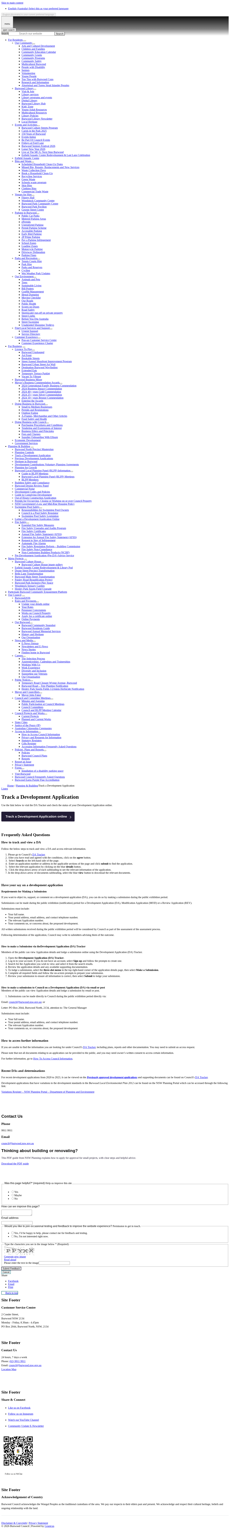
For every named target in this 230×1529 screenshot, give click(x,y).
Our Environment (24, 276)
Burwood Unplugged (33, 352)
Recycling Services (32, 176)
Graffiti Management (33, 291)
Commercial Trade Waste (35, 191)
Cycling (26, 270)
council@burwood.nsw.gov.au (25, 1002)
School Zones (29, 243)
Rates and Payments (25, 601)
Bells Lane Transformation (29, 573)
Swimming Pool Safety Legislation (40, 516)
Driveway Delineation (33, 252)
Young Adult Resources (34, 109)
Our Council (14, 594)
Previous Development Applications (34, 458)
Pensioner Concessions (34, 610)
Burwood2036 (22, 598)
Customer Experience (26, 337)
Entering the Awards (32, 400)
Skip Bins (27, 185)
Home (10, 785)
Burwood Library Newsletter (37, 118)
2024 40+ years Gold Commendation (41, 391)
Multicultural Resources (34, 112)
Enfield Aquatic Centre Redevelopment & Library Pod (44, 567)
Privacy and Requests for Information (41, 737)
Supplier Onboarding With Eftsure (40, 437)
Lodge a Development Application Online (37, 519)
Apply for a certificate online (37, 616)
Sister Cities (21, 722)
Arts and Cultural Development (38, 45)
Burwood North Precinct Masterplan (34, 449)
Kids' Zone (27, 106)
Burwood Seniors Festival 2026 (38, 146)
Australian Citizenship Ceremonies (33, 728)
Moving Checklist (31, 297)
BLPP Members (30, 479)
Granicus (49, 1526)
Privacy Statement (24, 764)
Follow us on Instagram (20, 1413)
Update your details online (36, 604)
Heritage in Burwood (26, 461)
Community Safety (32, 61)
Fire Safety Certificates (34, 531)
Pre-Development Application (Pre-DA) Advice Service (44, 555)
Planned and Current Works (36, 719)
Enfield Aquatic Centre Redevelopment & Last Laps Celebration (56, 155)
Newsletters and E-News (35, 646)
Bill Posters (28, 288)
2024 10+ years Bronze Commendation (42, 397)
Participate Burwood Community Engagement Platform (37, 591)
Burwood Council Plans (34, 755)
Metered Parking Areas (34, 218)
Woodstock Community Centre (38, 200)
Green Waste (28, 179)
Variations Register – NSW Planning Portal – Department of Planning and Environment (47, 1091)
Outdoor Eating (30, 412)
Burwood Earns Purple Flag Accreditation (37, 779)
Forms (18, 767)
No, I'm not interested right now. (31, 1236)
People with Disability (33, 67)
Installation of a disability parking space (42, 770)
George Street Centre (33, 209)
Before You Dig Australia (35, 318)
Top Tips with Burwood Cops (37, 79)
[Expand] (24, 40)
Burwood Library (24, 88)
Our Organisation (31, 637)
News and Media (24, 640)
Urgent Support (30, 331)
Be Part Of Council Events (36, 140)
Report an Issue (23, 761)
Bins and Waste (23, 161)
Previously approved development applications (112, 1077)
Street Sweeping (30, 321)
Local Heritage (29, 121)
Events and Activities (26, 124)
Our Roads (27, 300)
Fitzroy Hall (28, 197)
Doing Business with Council (30, 422)
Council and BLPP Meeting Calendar (41, 710)
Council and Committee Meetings (33, 698)
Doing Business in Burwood (30, 403)
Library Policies (30, 115)
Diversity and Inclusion (34, 670)
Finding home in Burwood (36, 652)
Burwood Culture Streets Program (40, 127)
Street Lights (28, 315)
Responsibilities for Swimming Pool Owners (45, 510)
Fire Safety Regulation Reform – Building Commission (51, 546)
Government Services (26, 443)
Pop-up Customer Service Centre (39, 340)
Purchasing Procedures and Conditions (42, 425)
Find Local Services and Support (32, 328)
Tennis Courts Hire (32, 261)
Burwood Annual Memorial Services (41, 631)
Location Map (8, 1369)
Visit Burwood (22, 773)
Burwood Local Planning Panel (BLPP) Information (42, 470)
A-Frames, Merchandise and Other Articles (44, 416)
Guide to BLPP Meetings (35, 473)
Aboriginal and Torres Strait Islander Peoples (45, 85)
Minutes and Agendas (33, 701)
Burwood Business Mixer (28, 379)
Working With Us (31, 664)
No (16, 1198)
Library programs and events (37, 97)
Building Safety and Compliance (32, 482)
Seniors (25, 70)
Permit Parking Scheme (34, 227)
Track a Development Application (33, 455)
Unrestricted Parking (32, 224)
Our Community (23, 42)
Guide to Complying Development (33, 494)
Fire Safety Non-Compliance (37, 549)
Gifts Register (29, 743)
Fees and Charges (31, 434)
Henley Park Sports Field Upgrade (33, 588)
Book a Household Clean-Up (37, 173)
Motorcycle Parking (32, 249)
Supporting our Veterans (34, 673)
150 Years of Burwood (34, 133)
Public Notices (22, 679)
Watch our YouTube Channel (23, 1419)
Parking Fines (29, 255)
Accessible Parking (32, 231)
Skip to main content (12, 2)
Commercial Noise (25, 488)
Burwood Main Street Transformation (35, 576)
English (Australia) (38, 8)
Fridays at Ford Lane (33, 143)
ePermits (26, 221)
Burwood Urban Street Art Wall (38, 364)
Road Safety (28, 309)
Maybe (18, 1195)
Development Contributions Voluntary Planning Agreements (47, 464)
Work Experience (31, 667)
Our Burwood (22, 622)
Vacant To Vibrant (31, 376)
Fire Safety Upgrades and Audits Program (44, 528)
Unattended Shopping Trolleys (38, 325)
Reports (26, 758)
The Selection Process (33, 658)
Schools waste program (34, 182)
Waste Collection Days (34, 170)
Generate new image (15, 1256)
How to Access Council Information (41, 734)
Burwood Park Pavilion (34, 206)
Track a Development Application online (36, 816)
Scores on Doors (30, 306)
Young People (29, 76)
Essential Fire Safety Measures (38, 525)
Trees (24, 282)
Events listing (29, 136)
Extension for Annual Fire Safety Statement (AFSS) (49, 537)
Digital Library (29, 100)
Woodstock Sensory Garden (30, 585)
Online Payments (31, 619)
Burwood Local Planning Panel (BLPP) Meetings (48, 476)
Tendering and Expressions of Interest (42, 428)
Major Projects (16, 558)
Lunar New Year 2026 (33, 149)
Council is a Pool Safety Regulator (40, 513)
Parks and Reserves (32, 267)
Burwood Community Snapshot (38, 625)
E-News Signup (30, 643)
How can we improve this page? (20, 1206)
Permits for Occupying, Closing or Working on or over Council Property (53, 500)
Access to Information (26, 731)
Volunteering (28, 73)
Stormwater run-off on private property (42, 312)
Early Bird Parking (32, 234)
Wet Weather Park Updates (36, 273)
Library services (30, 94)
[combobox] (28, 14)
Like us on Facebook (19, 1407)
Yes (16, 1191)
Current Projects (30, 716)
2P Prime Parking (31, 237)
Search (5, 33)
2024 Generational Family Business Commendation (49, 385)
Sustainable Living (31, 285)
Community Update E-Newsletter (26, 1426)
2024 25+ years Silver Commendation (42, 394)
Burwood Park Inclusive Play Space (34, 582)
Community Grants (32, 55)
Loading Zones (30, 246)
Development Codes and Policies (32, 491)
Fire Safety (20, 522)
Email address (10, 1217)
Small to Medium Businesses (37, 406)
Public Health (29, 303)
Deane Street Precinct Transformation (35, 570)
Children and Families (33, 49)
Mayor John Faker (31, 695)
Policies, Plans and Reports (29, 749)
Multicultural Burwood (34, 64)
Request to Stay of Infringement (38, 540)
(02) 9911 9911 (17, 1361)
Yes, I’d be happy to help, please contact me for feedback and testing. (51, 1233)
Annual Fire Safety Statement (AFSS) (42, 534)
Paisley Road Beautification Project (33, 579)
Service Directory (31, 334)
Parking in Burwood (26, 212)
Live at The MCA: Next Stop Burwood (43, 152)
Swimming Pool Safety (27, 507)
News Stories (29, 649)
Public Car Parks (30, 215)
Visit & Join (28, 91)
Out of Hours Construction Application (35, 497)
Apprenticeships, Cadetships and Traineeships (46, 661)
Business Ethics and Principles (38, 431)
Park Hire (27, 264)
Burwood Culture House (28, 561)
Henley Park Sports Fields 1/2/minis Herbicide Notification (53, 688)
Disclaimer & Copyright (14, 1523)
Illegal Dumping (30, 294)
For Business (15, 346)
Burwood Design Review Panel (32, 485)
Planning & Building (19, 446)
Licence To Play (23, 349)
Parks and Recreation (26, 258)
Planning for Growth (26, 467)
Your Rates (27, 607)
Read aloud (10, 1259)
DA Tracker (38, 854)
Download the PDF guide (15, 1163)
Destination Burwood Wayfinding (40, 367)
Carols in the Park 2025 (34, 130)
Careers (19, 655)
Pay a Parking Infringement (36, 240)
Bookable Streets (31, 358)
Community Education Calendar (39, 52)
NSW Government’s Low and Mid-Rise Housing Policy (45, 503)
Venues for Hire (23, 194)
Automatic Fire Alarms (34, 543)
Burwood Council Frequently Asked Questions (40, 776)
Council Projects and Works (29, 713)
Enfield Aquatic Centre (27, 158)
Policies (26, 752)
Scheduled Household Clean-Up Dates (42, 164)
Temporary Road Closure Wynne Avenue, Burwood (49, 682)
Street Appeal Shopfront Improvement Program (47, 361)
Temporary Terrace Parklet (36, 373)
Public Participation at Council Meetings (43, 704)
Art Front (26, 355)
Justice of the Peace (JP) (27, 725)
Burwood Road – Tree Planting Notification (45, 685)
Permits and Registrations (35, 409)
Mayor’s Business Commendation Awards (37, 382)
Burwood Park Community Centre (40, 203)
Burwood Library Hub (34, 103)
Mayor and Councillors (27, 692)
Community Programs (33, 58)
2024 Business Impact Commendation (42, 388)
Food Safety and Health (34, 419)
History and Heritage (33, 634)
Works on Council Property (36, 613)
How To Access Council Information (52, 1058)
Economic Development (28, 440)
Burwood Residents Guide (36, 628)
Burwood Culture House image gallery (42, 564)
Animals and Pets (31, 279)
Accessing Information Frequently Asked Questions (49, 746)
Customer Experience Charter (37, 343)
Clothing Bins (29, 188)
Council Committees (32, 707)
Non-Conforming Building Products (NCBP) (46, 552)
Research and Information (35, 82)
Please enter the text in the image (21, 1262)
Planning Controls (24, 452)
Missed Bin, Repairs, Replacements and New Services (50, 167)
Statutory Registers (32, 740)
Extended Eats (29, 370)
